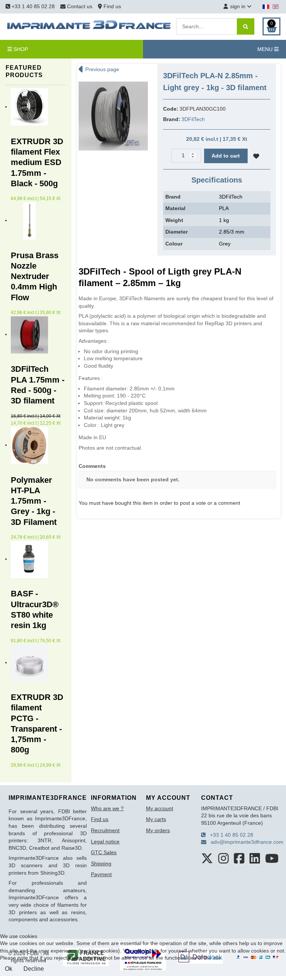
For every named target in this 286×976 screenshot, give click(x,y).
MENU (265, 49)
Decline (33, 969)
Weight (174, 220)
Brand (173, 197)
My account (159, 808)
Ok (8, 969)
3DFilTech (193, 119)
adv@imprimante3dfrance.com (244, 842)
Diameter (176, 232)
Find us (111, 6)
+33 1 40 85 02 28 (32, 6)
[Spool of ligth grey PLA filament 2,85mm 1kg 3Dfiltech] (113, 115)
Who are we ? (107, 808)
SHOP (20, 49)
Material (175, 208)
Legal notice (105, 842)
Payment (101, 874)
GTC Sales (104, 852)
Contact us (80, 6)
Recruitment (105, 830)
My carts (156, 819)
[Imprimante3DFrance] (89, 26)
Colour (173, 244)
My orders (158, 830)
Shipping (101, 863)
